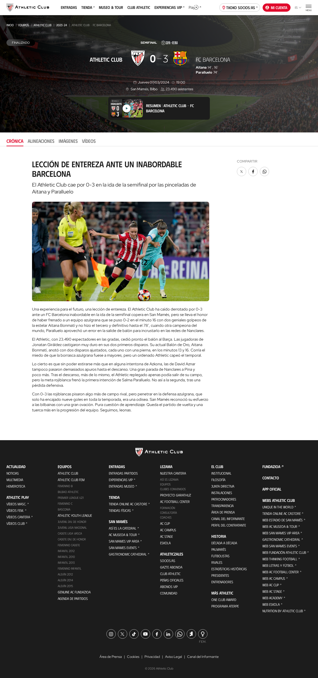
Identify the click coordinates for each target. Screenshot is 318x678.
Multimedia (14, 480)
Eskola (165, 543)
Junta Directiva (222, 486)
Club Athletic (170, 574)
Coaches (166, 517)
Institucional (221, 473)
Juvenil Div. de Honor (72, 521)
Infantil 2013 (66, 562)
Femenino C (65, 503)
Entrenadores (222, 582)
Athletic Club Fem (71, 480)
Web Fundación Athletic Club (284, 552)
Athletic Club (42, 25)
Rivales (216, 562)
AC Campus (168, 530)
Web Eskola (271, 604)
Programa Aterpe (225, 606)
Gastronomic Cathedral (128, 554)
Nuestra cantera (173, 473)
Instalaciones (221, 493)
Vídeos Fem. (15, 510)
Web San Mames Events (279, 546)
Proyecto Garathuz (175, 495)
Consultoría (168, 512)
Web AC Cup (270, 585)
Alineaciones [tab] (41, 141)
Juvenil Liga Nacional (72, 527)
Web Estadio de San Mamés (282, 520)
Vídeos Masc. (16, 504)
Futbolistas (220, 556)
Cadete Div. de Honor (72, 539)
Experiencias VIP (121, 480)
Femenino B (65, 486)
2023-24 (61, 25)
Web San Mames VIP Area (280, 533)
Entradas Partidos (123, 473)
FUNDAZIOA (271, 466)
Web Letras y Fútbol (278, 565)
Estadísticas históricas (229, 569)
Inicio (10, 25)
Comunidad (168, 593)
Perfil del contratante (228, 525)
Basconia (64, 509)
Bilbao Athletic (68, 492)
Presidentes (220, 575)
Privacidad (152, 656)
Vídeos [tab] (89, 141)
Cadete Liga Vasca (70, 533)
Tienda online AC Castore (128, 504)
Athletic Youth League (75, 515)
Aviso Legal (173, 656)
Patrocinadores (223, 499)
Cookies (133, 656)
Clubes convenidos (173, 489)
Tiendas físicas (120, 510)
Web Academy (272, 598)
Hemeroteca (15, 486)
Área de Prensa (223, 512)
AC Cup (165, 523)
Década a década (224, 543)
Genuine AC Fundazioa (74, 592)
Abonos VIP (169, 587)
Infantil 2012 (66, 551)
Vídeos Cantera (18, 517)
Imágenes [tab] (68, 141)
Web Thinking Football (279, 559)
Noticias (12, 473)
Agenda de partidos (73, 598)
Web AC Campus (273, 578)
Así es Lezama (169, 479)
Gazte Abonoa (171, 567)
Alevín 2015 (65, 586)
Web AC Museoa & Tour (279, 526)
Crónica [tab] (14, 141)
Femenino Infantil (69, 568)
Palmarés (218, 549)
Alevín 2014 (65, 580)
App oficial (271, 489)
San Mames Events (123, 548)
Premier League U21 (71, 497)
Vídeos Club (15, 523)
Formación (167, 508)
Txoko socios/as (240, 7)
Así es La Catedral (122, 528)
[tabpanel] (159, 284)
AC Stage (166, 536)
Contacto (270, 477)
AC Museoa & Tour (123, 535)
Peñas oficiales (171, 580)
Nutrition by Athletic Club (282, 611)
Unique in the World (277, 507)
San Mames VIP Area (124, 541)
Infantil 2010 (66, 557)
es (296, 7)
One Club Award (223, 599)
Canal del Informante (228, 519)
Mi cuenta (279, 7)
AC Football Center (175, 501)
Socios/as (167, 561)
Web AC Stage (272, 591)
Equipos (23, 25)
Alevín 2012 (65, 574)
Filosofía (218, 480)
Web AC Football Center (280, 572)
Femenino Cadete (69, 545)
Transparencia (222, 506)
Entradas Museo (121, 486)
